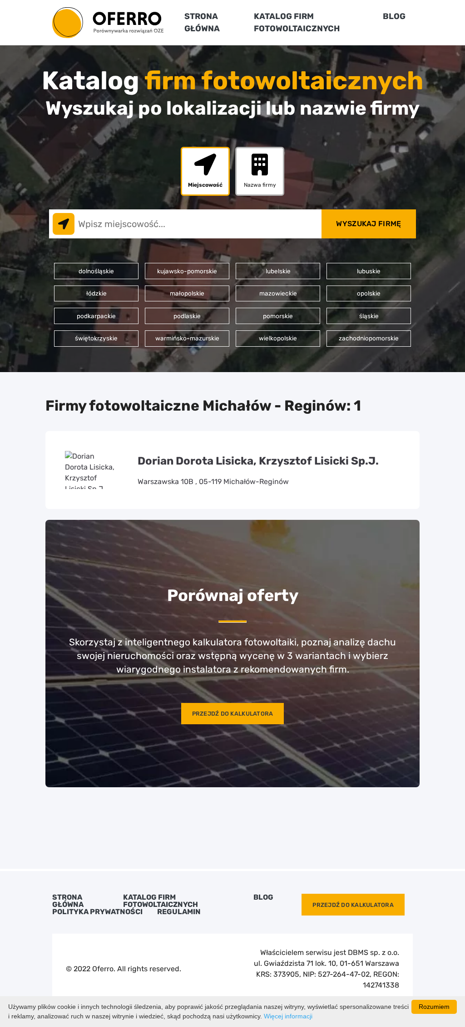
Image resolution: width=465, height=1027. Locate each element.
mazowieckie (278, 293)
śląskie (369, 316)
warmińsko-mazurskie (187, 338)
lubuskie (369, 271)
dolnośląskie (96, 271)
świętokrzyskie (96, 338)
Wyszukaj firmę (368, 223)
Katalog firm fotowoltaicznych (160, 901)
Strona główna (68, 901)
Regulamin (179, 912)
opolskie (369, 293)
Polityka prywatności (97, 912)
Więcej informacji (288, 1016)
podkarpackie (96, 316)
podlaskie (187, 316)
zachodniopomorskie (369, 338)
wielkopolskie (278, 338)
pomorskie (278, 316)
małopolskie (187, 293)
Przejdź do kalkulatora (232, 713)
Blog (394, 16)
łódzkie (96, 293)
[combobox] (185, 223)
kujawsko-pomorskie (187, 271)
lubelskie (278, 271)
